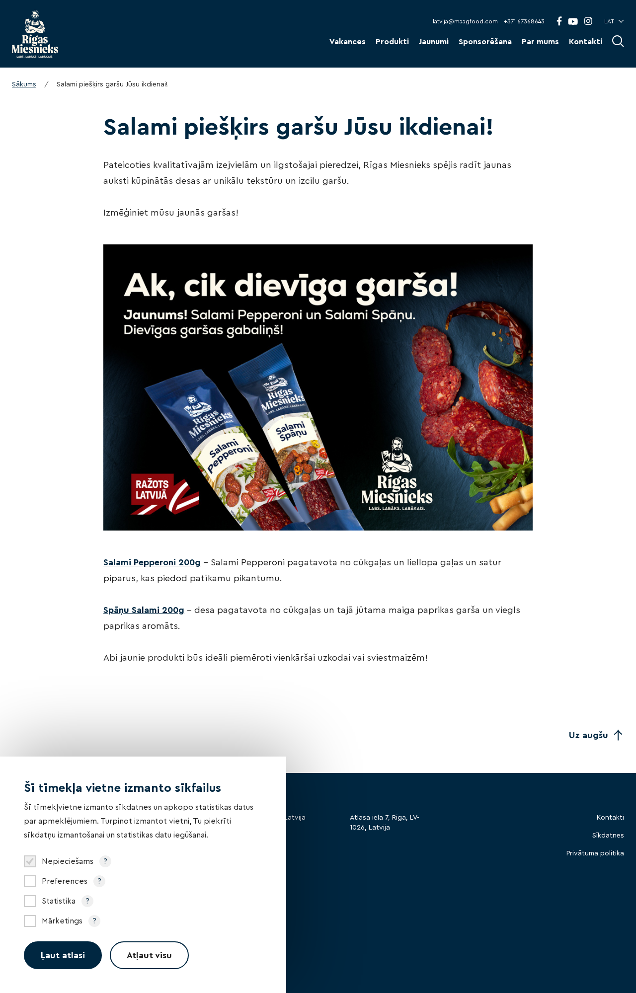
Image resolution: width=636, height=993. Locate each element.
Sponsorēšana (485, 42)
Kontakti (585, 42)
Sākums (24, 84)
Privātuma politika (595, 853)
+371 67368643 (524, 21)
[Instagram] (588, 21)
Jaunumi (434, 42)
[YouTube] (573, 21)
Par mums (540, 42)
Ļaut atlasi (63, 955)
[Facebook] (559, 21)
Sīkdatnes (608, 835)
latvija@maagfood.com (465, 21)
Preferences (64, 881)
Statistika (59, 901)
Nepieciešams (67, 861)
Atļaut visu (149, 955)
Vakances (347, 42)
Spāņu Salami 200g (143, 610)
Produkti (392, 42)
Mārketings (62, 921)
